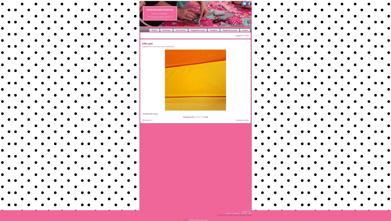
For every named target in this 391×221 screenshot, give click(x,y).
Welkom (154, 30)
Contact (245, 30)
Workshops (166, 30)
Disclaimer (244, 213)
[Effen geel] (195, 111)
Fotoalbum (213, 30)
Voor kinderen (181, 30)
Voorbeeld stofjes (243, 120)
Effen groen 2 (146, 120)
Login (250, 213)
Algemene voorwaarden (233, 213)
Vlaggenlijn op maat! (230, 30)
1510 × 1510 (200, 117)
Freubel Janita (169, 47)
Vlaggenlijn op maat (198, 30)
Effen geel (147, 43)
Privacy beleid (246, 211)
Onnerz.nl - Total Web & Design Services (198, 219)
